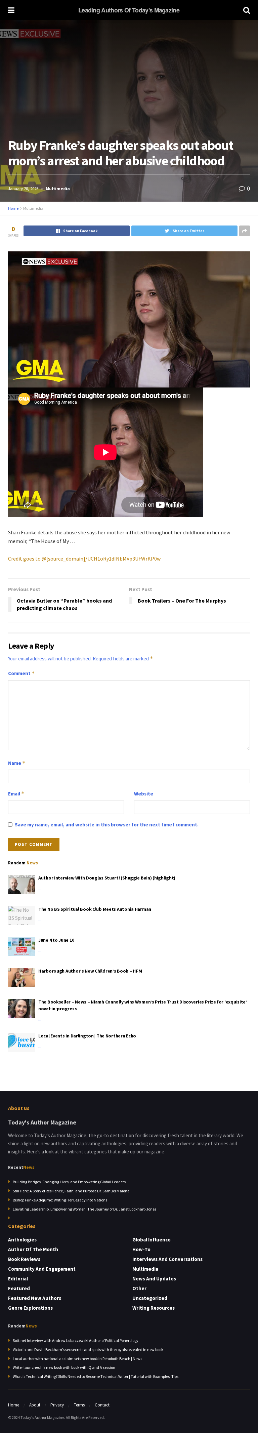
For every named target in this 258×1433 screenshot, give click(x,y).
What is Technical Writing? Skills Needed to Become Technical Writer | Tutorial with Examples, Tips (95, 1376)
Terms (79, 1405)
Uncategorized (149, 1298)
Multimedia (58, 189)
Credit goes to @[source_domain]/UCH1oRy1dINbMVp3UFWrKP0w (84, 558)
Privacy (57, 1405)
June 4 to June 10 (56, 940)
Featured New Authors (34, 1298)
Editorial (18, 1278)
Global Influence (151, 1239)
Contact (102, 1405)
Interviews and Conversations (167, 1259)
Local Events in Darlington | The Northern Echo (87, 1036)
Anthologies (22, 1239)
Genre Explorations (30, 1308)
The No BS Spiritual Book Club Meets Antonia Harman (94, 909)
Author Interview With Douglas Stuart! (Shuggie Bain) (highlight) (106, 878)
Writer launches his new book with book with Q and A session (64, 1367)
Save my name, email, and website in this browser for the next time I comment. (107, 824)
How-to (141, 1249)
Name (17, 763)
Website (143, 793)
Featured (19, 1288)
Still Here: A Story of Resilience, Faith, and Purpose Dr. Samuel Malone (71, 1190)
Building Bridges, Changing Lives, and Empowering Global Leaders (69, 1181)
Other (139, 1288)
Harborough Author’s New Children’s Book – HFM (90, 971)
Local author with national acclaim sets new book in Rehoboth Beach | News (77, 1358)
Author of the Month (33, 1249)
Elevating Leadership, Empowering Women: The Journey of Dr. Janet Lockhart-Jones (84, 1209)
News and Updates (154, 1278)
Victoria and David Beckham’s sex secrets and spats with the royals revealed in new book (88, 1349)
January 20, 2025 (23, 189)
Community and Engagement (42, 1269)
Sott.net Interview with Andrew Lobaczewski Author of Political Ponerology (75, 1340)
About (34, 1405)
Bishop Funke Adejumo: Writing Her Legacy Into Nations (60, 1199)
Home (13, 208)
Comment (21, 673)
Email (16, 793)
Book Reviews (24, 1259)
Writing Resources (153, 1308)
